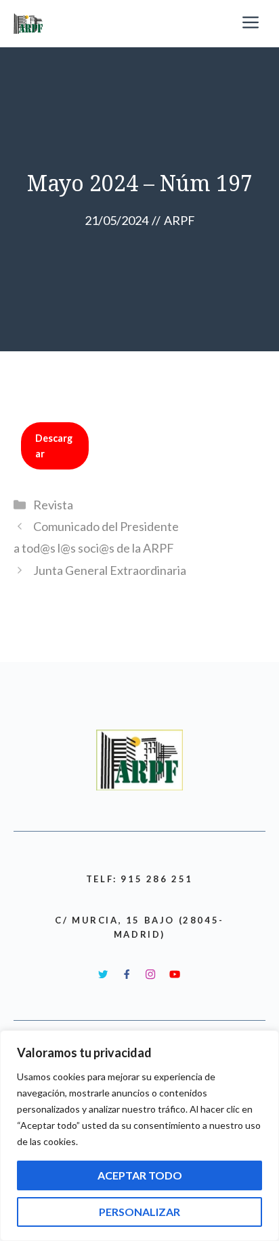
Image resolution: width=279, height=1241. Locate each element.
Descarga (53, 445)
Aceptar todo (140, 1175)
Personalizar (139, 1211)
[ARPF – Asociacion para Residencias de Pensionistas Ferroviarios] (30, 24)
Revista (53, 504)
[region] (139, 1135)
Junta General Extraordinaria (109, 570)
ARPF (179, 220)
